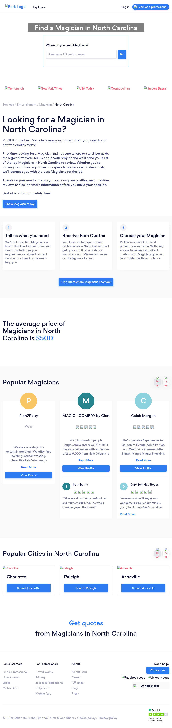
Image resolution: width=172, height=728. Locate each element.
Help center (43, 688)
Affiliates (78, 683)
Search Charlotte (28, 588)
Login (6, 683)
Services (8, 105)
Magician (45, 105)
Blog (75, 688)
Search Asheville (143, 588)
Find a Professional (15, 672)
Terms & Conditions (61, 718)
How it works (11, 677)
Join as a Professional (49, 683)
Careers (77, 677)
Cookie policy (86, 718)
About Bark (79, 672)
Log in (125, 7)
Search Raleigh (86, 588)
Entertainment (26, 105)
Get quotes (86, 623)
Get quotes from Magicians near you (86, 282)
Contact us (157, 670)
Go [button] (122, 54)
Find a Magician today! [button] (20, 204)
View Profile (29, 475)
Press (75, 693)
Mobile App (10, 688)
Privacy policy (107, 718)
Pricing (40, 677)
